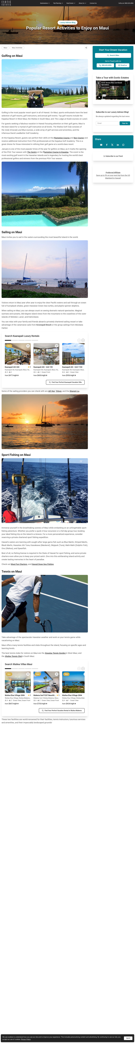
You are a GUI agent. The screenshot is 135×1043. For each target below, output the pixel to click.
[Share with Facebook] (108, 145)
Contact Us (93, 3)
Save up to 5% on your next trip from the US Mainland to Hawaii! (113, 175)
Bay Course (79, 138)
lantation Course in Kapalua (56, 152)
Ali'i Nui (51, 391)
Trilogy (59, 391)
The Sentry (32, 152)
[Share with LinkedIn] (119, 145)
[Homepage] (6, 3)
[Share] (86, 47)
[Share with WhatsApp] (124, 145)
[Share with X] (113, 145)
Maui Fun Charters (19, 564)
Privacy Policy (26, 1039)
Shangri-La (74, 391)
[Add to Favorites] (28, 346)
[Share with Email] (102, 145)
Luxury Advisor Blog (67, 22)
